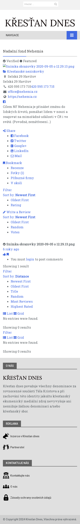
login (30, 259)
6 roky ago (11, 249)
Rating (16, 205)
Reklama (12, 423)
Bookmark (13, 163)
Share (10, 131)
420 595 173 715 (42, 86)
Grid (20, 313)
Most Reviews (22, 301)
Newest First (21, 281)
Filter (7, 190)
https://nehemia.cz (22, 96)
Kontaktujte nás (20, 475)
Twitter (19, 141)
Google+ (20, 146)
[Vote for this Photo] (5, 254)
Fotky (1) (17, 173)
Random (17, 227)
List (9, 313)
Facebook (21, 136)
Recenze (17, 168)
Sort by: (19, 195)
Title (14, 291)
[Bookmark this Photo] (8, 254)
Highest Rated (22, 306)
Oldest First (20, 200)
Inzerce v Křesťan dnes (24, 436)
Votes (15, 232)
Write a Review (18, 212)
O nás (10, 365)
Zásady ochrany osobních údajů (30, 497)
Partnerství (17, 447)
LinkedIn (21, 151)
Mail (18, 156)
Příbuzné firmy (22, 178)
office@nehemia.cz (22, 91)
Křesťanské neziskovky (25, 71)
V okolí (16, 183)
